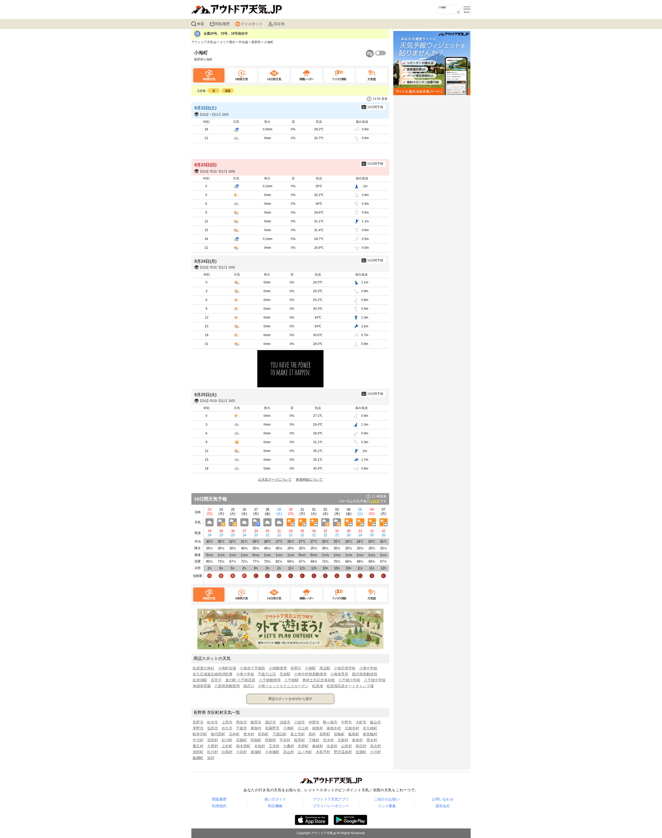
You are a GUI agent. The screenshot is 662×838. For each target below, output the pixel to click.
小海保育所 (339, 674)
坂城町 (256, 752)
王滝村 (274, 746)
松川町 (227, 740)
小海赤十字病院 (252, 668)
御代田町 (218, 734)
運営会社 (442, 806)
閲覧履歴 (222, 24)
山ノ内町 (305, 752)
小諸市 (299, 722)
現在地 (279, 24)
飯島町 (353, 734)
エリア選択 (227, 42)
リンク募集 (387, 806)
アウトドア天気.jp (203, 42)
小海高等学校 (345, 668)
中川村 (198, 740)
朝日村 (361, 746)
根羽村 (299, 740)
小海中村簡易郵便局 (310, 674)
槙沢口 (248, 686)
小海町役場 (227, 668)
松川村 (212, 752)
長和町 (263, 734)
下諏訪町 (279, 734)
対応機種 (275, 806)
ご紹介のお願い (387, 799)
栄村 (210, 758)
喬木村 (371, 740)
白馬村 (227, 752)
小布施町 (272, 752)
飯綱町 (198, 758)
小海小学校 (245, 674)
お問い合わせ (443, 799)
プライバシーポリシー (331, 806)
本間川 (295, 668)
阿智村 (270, 740)
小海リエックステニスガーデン (283, 686)
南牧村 (317, 728)
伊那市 (314, 722)
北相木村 (352, 728)
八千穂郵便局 (270, 680)
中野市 (346, 722)
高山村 (288, 752)
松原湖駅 (200, 680)
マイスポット (251, 24)
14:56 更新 (380, 99)
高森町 (241, 740)
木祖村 (259, 746)
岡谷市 (241, 722)
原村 (312, 734)
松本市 (212, 722)
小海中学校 (368, 668)
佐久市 (227, 728)
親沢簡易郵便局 (364, 674)
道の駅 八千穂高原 (240, 680)
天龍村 (342, 740)
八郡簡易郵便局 (227, 686)
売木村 (328, 740)
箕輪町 (339, 734)
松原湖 (317, 686)
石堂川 (216, 680)
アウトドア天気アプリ (331, 799)
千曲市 (241, 728)
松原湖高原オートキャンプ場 (350, 686)
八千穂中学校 (375, 680)
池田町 (198, 752)
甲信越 (243, 42)
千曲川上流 (267, 674)
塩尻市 (212, 728)
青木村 (248, 734)
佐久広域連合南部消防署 (212, 674)
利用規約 (219, 806)
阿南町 (256, 740)
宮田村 (212, 740)
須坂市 (285, 722)
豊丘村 (198, 746)
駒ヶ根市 (330, 722)
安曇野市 (272, 728)
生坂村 (332, 746)
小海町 (288, 728)
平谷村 (285, 740)
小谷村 (241, 752)
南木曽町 (243, 746)
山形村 (346, 746)
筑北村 (375, 746)
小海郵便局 (278, 668)
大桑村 (288, 746)
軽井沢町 (200, 734)
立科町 (234, 734)
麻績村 (317, 746)
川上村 (303, 728)
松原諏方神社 (203, 668)
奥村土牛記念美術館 (318, 680)
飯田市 (256, 722)
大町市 (361, 722)
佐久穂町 (370, 728)
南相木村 (334, 728)
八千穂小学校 (349, 680)
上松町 (227, 746)
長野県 (256, 42)
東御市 (256, 728)
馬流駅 (324, 668)
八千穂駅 (291, 680)
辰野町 (324, 734)
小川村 (375, 752)
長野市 (198, 722)
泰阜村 (357, 740)
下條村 (314, 740)
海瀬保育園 (202, 686)
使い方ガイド (275, 799)
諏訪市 (270, 722)
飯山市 (375, 722)
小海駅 (310, 668)
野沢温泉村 (343, 752)
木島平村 (323, 752)
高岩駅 (285, 674)
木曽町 (303, 746)
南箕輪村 (370, 734)
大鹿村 (212, 746)
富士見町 (297, 734)
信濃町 (361, 752)
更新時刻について (309, 479)
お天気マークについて (275, 479)
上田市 (227, 722)
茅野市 (198, 728)
